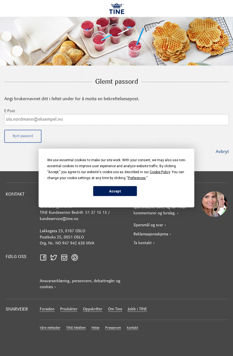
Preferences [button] (137, 178)
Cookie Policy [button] (160, 172)
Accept (115, 191)
